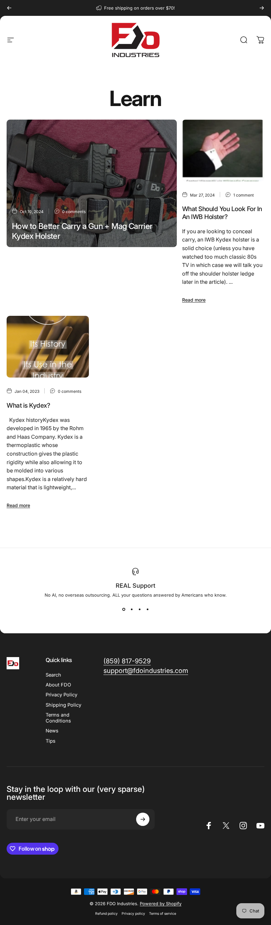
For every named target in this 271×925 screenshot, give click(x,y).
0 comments (74, 211)
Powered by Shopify (160, 903)
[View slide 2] (132, 609)
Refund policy (106, 913)
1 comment (243, 195)
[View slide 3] (139, 609)
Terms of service (162, 913)
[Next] (261, 8)
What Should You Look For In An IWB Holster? (222, 213)
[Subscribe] (142, 819)
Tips (51, 741)
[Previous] (9, 8)
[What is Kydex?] (48, 347)
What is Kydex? (28, 405)
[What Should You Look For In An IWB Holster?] (223, 150)
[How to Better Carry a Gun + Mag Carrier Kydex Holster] (92, 183)
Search (53, 675)
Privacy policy (133, 913)
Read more (23, 286)
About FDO (58, 685)
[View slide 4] (147, 609)
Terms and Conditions (58, 718)
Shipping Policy (63, 705)
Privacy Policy (61, 695)
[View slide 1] (124, 609)
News (52, 731)
